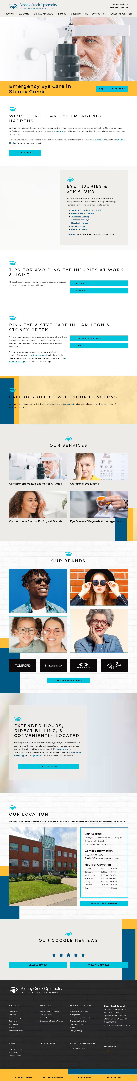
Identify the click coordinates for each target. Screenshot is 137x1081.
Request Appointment (121, 14)
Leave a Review (38, 965)
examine (59, 131)
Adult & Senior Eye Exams (49, 1011)
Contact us (71, 234)
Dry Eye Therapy (76, 1031)
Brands (62, 14)
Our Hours (25, 153)
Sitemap (12, 1027)
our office (99, 140)
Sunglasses (13, 1052)
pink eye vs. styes (38, 355)
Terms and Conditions (17, 1031)
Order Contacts (79, 14)
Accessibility (13, 1024)
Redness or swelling (80, 217)
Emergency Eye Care (78, 1021)
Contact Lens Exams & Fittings (51, 1021)
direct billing (62, 749)
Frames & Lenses (15, 1049)
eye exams (37, 756)
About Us (9, 14)
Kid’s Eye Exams (46, 1015)
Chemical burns (78, 226)
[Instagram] (107, 1051)
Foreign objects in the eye (82, 213)
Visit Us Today (48, 766)
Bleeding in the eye (79, 223)
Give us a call (68, 404)
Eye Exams (24, 14)
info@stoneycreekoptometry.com (104, 858)
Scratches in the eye (80, 220)
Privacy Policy (14, 1034)
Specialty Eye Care (43, 14)
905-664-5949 (119, 7)
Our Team (12, 1015)
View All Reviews (99, 965)
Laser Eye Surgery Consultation (82, 1018)
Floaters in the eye (79, 229)
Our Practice (13, 1011)
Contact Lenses (15, 1056)
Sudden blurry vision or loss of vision (87, 210)
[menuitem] (9, 14)
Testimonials (13, 1021)
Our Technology (15, 1018)
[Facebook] (105, 1051)
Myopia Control (75, 1027)
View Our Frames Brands (68, 680)
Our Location (99, 14)
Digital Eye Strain (76, 1024)
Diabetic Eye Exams (47, 1018)
